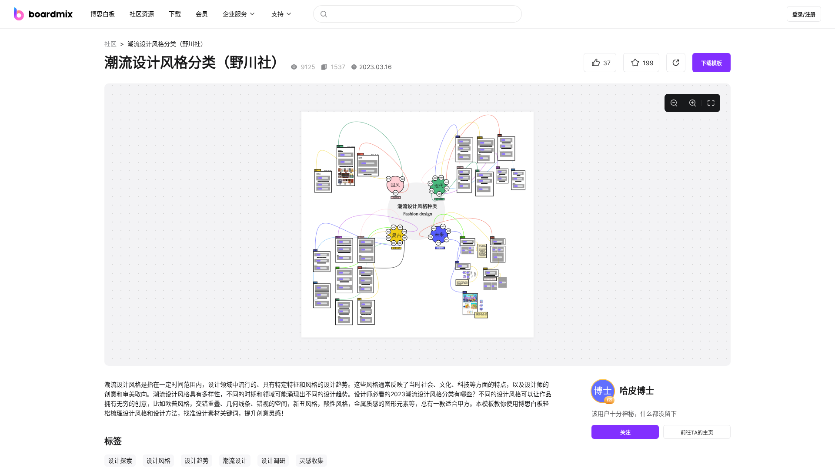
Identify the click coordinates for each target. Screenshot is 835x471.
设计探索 (120, 460)
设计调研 (273, 460)
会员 (202, 13)
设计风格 (158, 460)
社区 (110, 43)
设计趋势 (196, 460)
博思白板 (102, 13)
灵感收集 (311, 460)
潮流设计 (235, 460)
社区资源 (142, 13)
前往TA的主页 (697, 432)
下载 (175, 13)
